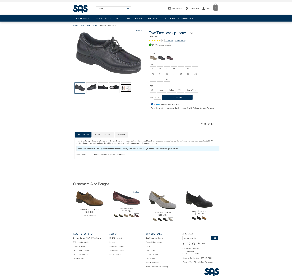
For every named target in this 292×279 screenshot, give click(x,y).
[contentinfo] (153, 57)
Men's (108, 18)
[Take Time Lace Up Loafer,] (108, 53)
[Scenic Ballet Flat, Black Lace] (115, 217)
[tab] (83, 135)
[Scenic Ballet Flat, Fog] (126, 217)
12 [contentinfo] (167, 79)
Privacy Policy (199, 262)
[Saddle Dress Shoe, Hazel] (204, 219)
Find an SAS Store (152, 262)
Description (83, 135)
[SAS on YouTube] (204, 243)
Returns (112, 242)
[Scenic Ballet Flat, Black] (121, 217)
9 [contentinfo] (173, 74)
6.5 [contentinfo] (188, 69)
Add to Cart (177, 97)
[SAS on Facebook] (184, 243)
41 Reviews (169, 41)
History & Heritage (79, 246)
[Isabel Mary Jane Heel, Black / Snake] (165, 221)
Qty (151, 97)
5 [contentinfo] (166, 69)
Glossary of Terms (152, 254)
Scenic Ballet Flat (126, 209)
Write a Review (180, 41)
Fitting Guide (150, 250)
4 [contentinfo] (152, 69)
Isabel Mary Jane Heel (163, 212)
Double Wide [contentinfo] (191, 90)
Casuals (94, 25)
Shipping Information (117, 246)
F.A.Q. (148, 246)
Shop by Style (85, 25)
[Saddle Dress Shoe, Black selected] (194, 219)
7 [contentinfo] (195, 69)
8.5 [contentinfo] (167, 74)
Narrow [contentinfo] (161, 90)
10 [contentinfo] (188, 74)
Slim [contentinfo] (152, 90)
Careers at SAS (78, 258)
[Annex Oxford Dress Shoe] (90, 206)
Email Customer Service (154, 238)
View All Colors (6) (90, 215)
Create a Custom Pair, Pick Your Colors (87, 238)
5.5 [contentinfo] (174, 69)
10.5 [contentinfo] (195, 74)
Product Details (103, 135)
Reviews (121, 135)
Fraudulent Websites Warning (157, 267)
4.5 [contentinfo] (160, 69)
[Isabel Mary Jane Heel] (163, 209)
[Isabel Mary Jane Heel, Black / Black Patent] (160, 221)
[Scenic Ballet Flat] (126, 205)
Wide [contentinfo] (180, 90)
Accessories (154, 18)
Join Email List (188, 234)
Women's (97, 18)
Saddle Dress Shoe (199, 211)
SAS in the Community (81, 242)
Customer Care (186, 18)
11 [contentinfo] (153, 79)
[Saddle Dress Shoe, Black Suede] (199, 219)
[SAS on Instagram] (194, 243)
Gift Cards (169, 18)
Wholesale (209, 262)
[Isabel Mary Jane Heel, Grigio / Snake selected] (170, 221)
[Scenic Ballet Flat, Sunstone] (131, 217)
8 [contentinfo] (159, 74)
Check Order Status (117, 250)
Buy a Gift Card (115, 254)
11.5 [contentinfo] (159, 79)
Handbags (139, 18)
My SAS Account (116, 238)
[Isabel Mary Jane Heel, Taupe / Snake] (155, 221)
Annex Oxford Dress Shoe (89, 209)
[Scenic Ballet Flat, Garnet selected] (136, 217)
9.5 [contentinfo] (181, 74)
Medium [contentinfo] (171, 90)
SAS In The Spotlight (80, 254)
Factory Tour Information (82, 250)
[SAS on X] (189, 243)
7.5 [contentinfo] (153, 74)
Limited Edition (122, 18)
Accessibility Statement (154, 242)
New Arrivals (82, 18)
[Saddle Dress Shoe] (199, 207)
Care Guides (150, 258)
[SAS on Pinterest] (199, 243)
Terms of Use (187, 262)
